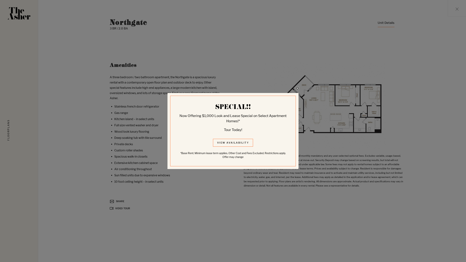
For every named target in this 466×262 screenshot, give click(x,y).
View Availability (233, 142)
